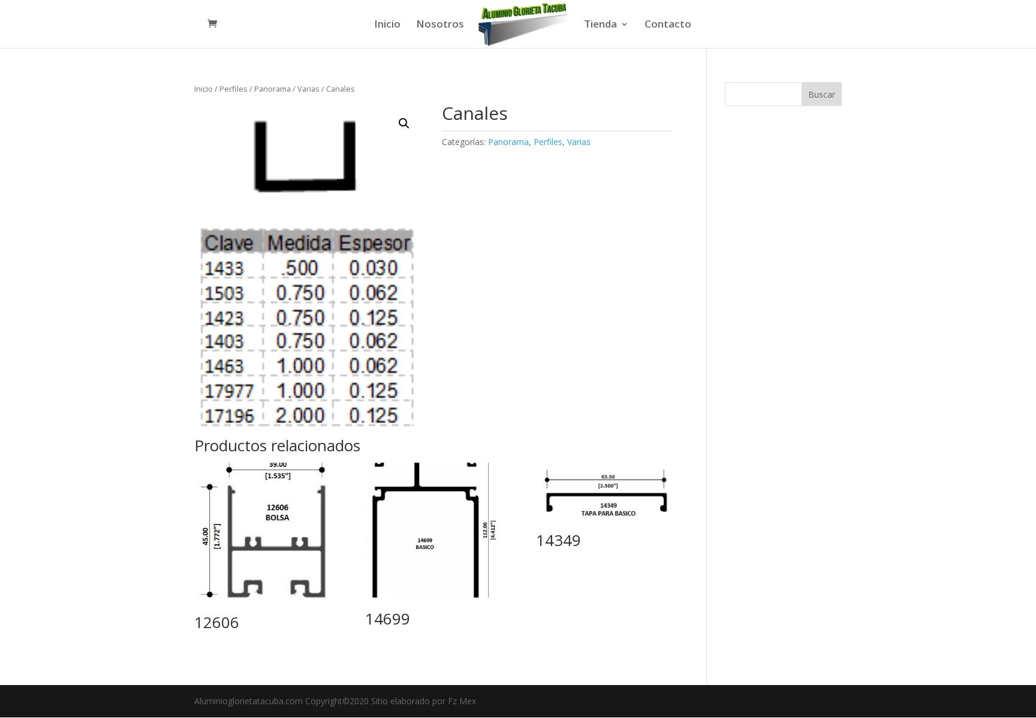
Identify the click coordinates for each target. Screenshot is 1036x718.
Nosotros (440, 25)
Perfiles (233, 88)
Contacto (668, 25)
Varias (308, 88)
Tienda (600, 25)
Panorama (272, 88)
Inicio (387, 25)
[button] (404, 123)
